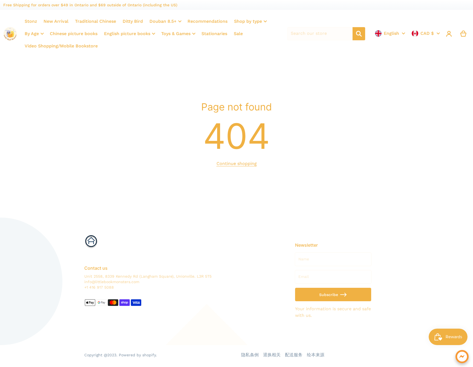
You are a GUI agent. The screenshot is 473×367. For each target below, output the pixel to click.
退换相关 (272, 354)
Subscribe (328, 294)
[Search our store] (359, 33)
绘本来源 (315, 354)
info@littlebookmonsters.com (111, 282)
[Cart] (463, 34)
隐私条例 (250, 354)
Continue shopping (237, 163)
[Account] (449, 34)
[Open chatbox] (462, 356)
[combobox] (320, 33)
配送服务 (293, 354)
